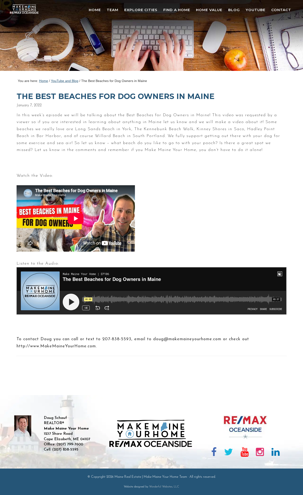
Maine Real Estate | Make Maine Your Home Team (26, 37)
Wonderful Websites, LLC (164, 486)
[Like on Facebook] (214, 453)
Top (292, 484)
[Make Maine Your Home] (151, 463)
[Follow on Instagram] (260, 453)
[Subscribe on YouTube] (244, 453)
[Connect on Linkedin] (275, 453)
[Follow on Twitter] (228, 453)
